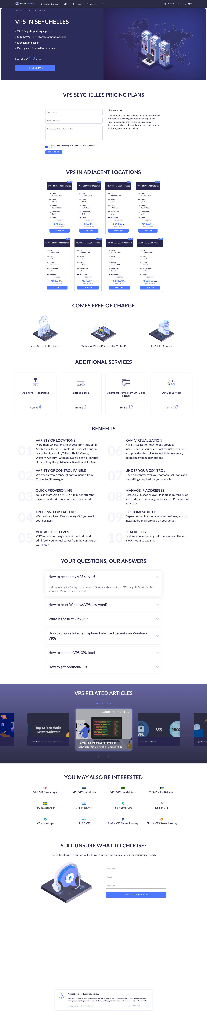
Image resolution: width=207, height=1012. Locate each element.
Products (77, 4)
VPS (66, 4)
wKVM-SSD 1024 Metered (118, 186)
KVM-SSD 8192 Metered (148, 186)
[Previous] (100, 757)
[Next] (107, 757)
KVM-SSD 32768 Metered (150, 243)
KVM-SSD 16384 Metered (59, 186)
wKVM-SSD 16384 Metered (88, 243)
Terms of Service (87, 1006)
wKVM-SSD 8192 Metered (57, 243)
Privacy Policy (73, 1006)
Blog (103, 4)
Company (91, 4)
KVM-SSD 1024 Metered (89, 186)
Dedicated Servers (49, 4)
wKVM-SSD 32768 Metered (119, 243)
